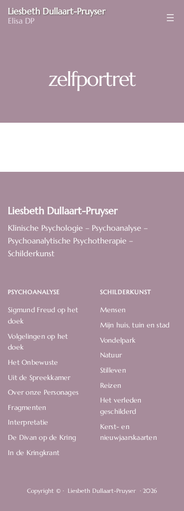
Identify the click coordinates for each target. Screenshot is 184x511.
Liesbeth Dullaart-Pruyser (63, 210)
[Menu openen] (170, 18)
